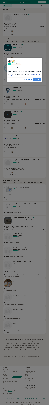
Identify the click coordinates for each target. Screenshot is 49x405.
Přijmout (37, 79)
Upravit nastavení (28, 79)
